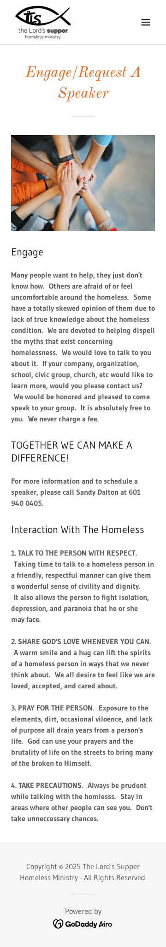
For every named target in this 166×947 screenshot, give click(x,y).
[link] (43, 22)
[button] (145, 22)
